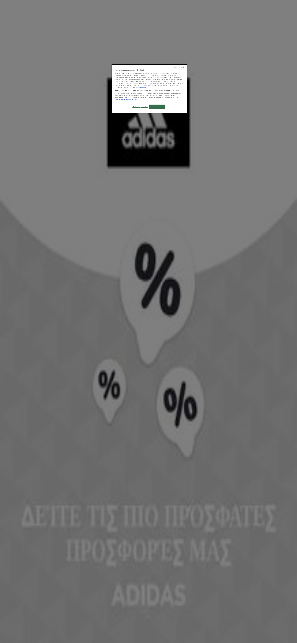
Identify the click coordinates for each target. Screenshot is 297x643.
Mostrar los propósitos (140, 107)
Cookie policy (143, 87)
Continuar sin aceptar (178, 67)
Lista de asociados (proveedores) (126, 99)
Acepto (157, 107)
